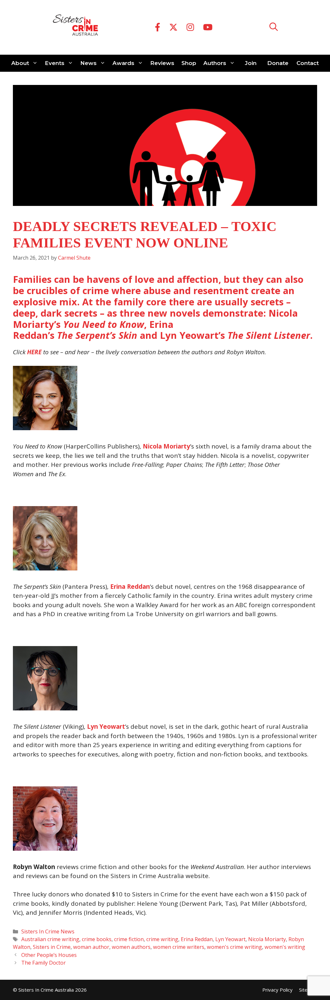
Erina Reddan (197, 939)
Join (251, 63)
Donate (277, 63)
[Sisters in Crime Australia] (75, 27)
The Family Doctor (43, 962)
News (88, 63)
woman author (91, 946)
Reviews (162, 63)
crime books (97, 939)
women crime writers (178, 946)
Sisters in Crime (52, 946)
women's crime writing (234, 946)
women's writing (285, 946)
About (20, 63)
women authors (131, 946)
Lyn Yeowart (106, 726)
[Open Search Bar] (273, 27)
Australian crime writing (50, 939)
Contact (307, 63)
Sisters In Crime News (47, 931)
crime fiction (129, 939)
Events (54, 63)
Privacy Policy (277, 989)
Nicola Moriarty (166, 446)
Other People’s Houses (49, 954)
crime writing (162, 939)
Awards (123, 63)
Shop (188, 63)
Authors (214, 63)
